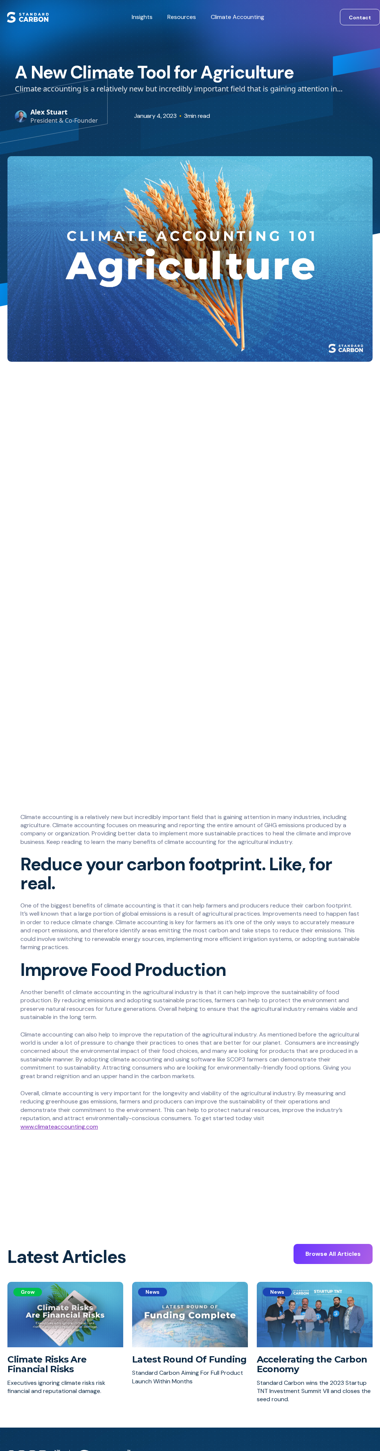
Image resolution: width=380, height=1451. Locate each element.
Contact (360, 17)
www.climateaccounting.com (59, 1127)
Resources (181, 17)
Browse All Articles (333, 1254)
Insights (142, 17)
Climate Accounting (237, 17)
